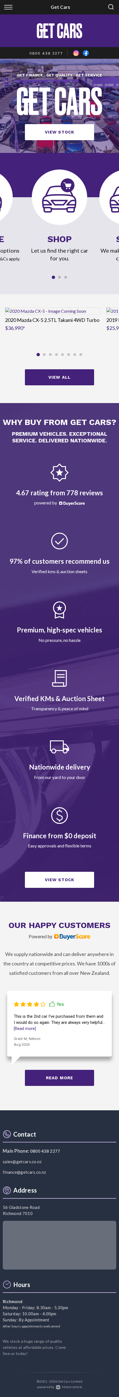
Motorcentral (72, 1387)
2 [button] (59, 279)
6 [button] (69, 357)
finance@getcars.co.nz (24, 1172)
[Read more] (25, 1028)
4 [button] (56, 357)
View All (59, 377)
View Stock (59, 132)
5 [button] (62, 357)
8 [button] (81, 357)
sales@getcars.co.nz (22, 1161)
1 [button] (53, 280)
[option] (59, 106)
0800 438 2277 (46, 53)
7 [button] (75, 357)
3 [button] (65, 279)
